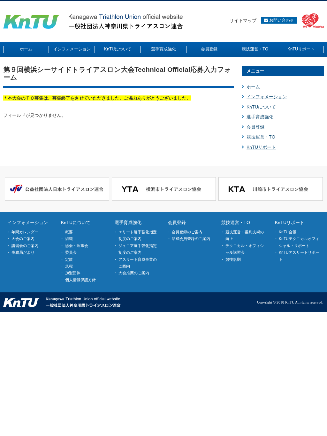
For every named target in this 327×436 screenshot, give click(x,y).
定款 (69, 259)
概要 (69, 232)
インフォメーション (267, 96)
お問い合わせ (281, 20)
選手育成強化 (260, 116)
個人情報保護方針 (80, 280)
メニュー (255, 70)
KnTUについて (261, 106)
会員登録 (255, 127)
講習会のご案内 (24, 246)
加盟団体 (72, 273)
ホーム (253, 86)
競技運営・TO (261, 136)
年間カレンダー (24, 232)
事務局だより (22, 252)
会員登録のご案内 (187, 232)
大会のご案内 (22, 239)
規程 (69, 266)
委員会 (71, 252)
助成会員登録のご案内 (191, 239)
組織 (69, 239)
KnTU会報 (287, 232)
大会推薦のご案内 (133, 273)
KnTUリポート (261, 147)
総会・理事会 (76, 246)
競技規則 (233, 259)
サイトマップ (243, 20)
